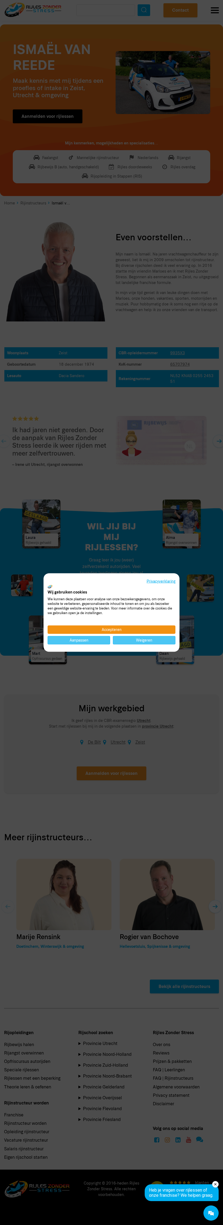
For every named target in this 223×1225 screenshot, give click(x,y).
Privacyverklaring (161, 581)
